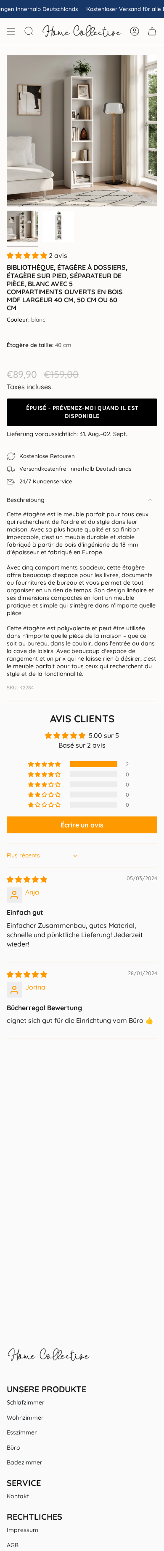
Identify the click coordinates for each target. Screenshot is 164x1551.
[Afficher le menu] (11, 31)
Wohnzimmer (25, 1417)
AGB (13, 1545)
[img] (27, 879)
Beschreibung (26, 500)
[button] (28, 255)
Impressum (22, 1530)
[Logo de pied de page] (49, 1359)
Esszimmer (22, 1432)
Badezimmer (24, 1462)
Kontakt (18, 1496)
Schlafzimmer (26, 1402)
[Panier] (152, 31)
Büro (13, 1447)
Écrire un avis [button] (82, 825)
